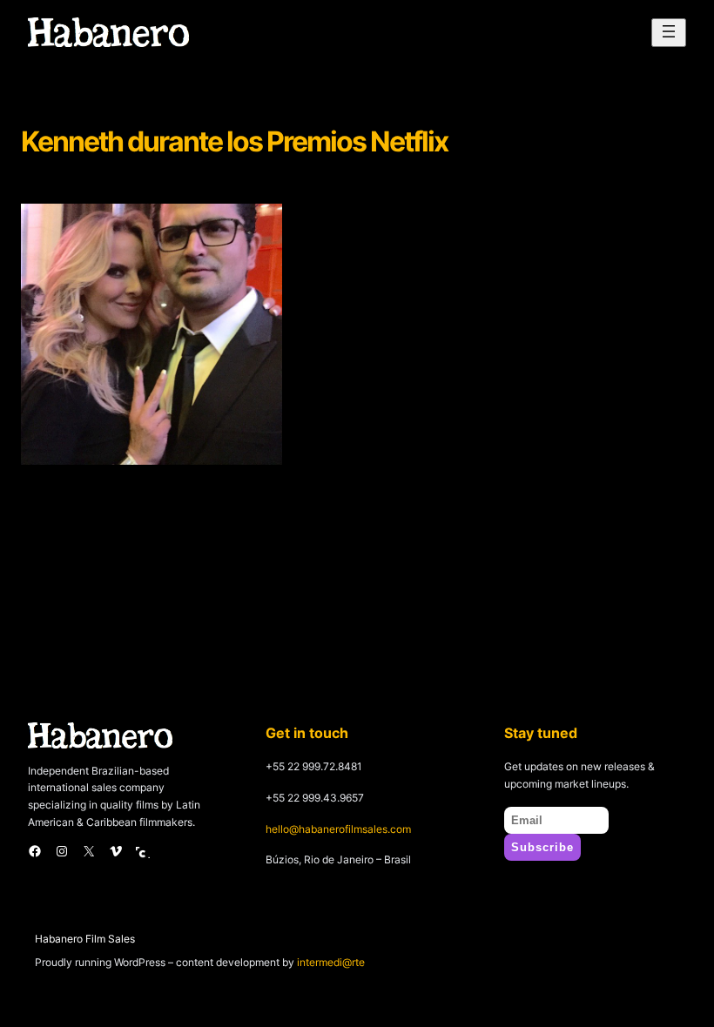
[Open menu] (668, 32)
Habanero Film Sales (85, 938)
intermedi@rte (331, 962)
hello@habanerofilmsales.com (338, 829)
